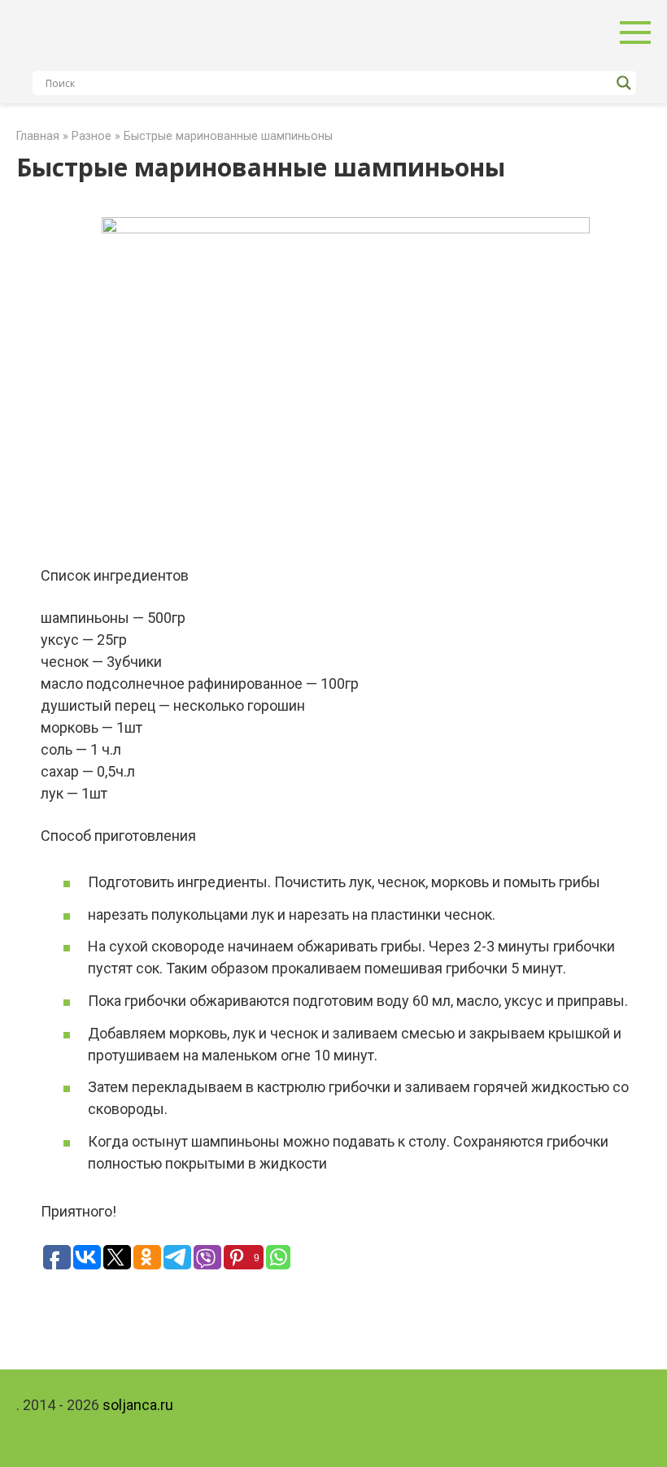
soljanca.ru (137, 1404)
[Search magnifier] (624, 83)
